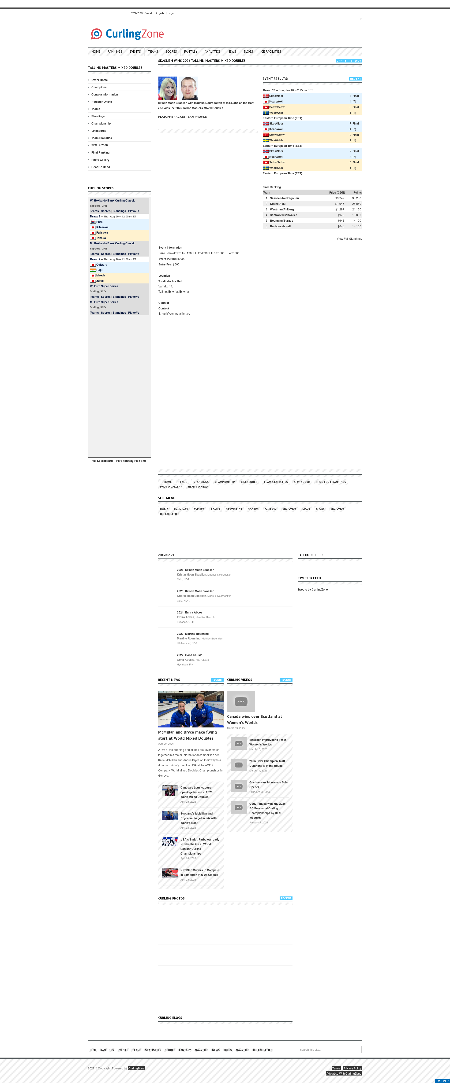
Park (99, 222)
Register (160, 13)
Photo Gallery (100, 160)
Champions (99, 87)
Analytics (213, 51)
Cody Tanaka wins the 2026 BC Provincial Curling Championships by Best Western (267, 810)
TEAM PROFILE (196, 116)
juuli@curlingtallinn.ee (176, 313)
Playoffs (133, 211)
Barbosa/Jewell (280, 226)
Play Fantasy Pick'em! (131, 461)
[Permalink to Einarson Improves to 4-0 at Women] (239, 743)
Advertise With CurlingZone (343, 1073)
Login (171, 13)
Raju (99, 270)
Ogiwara (101, 264)
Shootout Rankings (331, 482)
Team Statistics (101, 138)
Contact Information (104, 94)
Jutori (100, 281)
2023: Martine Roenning (193, 633)
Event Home (99, 80)
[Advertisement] (119, 385)
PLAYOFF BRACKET (171, 116)
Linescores (98, 130)
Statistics (234, 509)
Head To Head (100, 167)
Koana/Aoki (277, 204)
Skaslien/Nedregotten (284, 198)
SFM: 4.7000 (99, 145)
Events (135, 51)
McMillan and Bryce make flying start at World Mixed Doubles (187, 735)
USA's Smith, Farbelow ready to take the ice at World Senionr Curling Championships (199, 846)
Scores (171, 51)
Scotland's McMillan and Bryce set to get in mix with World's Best (198, 818)
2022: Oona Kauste (189, 655)
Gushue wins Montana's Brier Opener (269, 784)
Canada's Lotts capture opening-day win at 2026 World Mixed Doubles (196, 792)
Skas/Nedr (276, 96)
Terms (336, 1068)
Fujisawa (102, 232)
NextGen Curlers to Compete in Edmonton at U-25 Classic (199, 872)
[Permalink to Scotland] (170, 815)
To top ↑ (442, 1080)
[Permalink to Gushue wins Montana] (239, 785)
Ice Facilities (270, 51)
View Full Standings (349, 238)
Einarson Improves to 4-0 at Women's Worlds (267, 742)
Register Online (101, 101)
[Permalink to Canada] (170, 790)
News (232, 51)
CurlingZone (136, 1068)
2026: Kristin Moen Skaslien (195, 570)
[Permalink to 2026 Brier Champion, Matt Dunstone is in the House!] (239, 764)
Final (355, 96)
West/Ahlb (276, 112)
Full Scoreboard (102, 461)
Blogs (248, 51)
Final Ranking (100, 152)
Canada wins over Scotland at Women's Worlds (254, 719)
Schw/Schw (277, 107)
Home (96, 51)
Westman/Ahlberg (282, 209)
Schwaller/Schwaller (283, 215)
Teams (153, 51)
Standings (98, 116)
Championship (101, 123)
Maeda (100, 275)
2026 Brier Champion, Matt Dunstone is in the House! (267, 763)
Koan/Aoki (276, 101)
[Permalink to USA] (170, 841)
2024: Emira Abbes (189, 612)
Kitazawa (102, 227)
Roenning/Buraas (281, 220)
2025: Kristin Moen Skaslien (195, 591)
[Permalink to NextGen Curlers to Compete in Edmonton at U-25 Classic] (170, 872)
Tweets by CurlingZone (313, 589)
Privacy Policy (352, 1068)
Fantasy (190, 51)
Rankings (115, 51)
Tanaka (101, 238)
